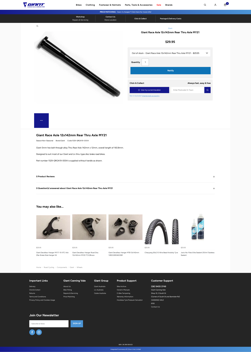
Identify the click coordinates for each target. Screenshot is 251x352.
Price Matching (69, 297)
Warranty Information (125, 297)
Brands (168, 5)
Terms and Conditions (37, 297)
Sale (159, 5)
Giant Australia (99, 286)
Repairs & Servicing (70, 293)
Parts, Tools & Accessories (138, 5)
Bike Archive (121, 286)
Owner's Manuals (123, 290)
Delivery (32, 286)
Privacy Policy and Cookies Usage (42, 300)
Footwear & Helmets (110, 5)
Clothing (90, 5)
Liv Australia (98, 290)
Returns (32, 293)
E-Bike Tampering (123, 293)
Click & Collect (34, 290)
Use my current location (151, 90)
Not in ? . (145, 96)
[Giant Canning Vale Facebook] (32, 332)
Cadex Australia (100, 293)
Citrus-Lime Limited (134, 349)
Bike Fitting (67, 290)
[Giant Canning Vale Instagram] (39, 332)
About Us (67, 286)
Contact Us (155, 307)
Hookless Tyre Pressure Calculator (130, 300)
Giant (170, 28)
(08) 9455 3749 (158, 286)
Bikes (79, 5)
